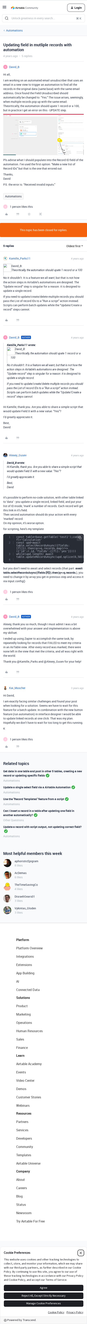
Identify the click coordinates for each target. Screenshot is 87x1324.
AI (17, 981)
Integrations (25, 956)
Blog (19, 1196)
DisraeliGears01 (25, 896)
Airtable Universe (28, 1163)
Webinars (23, 1105)
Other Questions (13, 820)
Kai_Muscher (17, 688)
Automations (14, 30)
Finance (22, 1047)
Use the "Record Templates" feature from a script (33, 799)
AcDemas (21, 873)
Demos (21, 1089)
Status (21, 1204)
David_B (14, 67)
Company (23, 1171)
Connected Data (28, 990)
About (20, 1179)
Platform (22, 940)
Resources (23, 1113)
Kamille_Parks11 (20, 258)
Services (22, 1130)
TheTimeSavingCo (26, 885)
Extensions (24, 965)
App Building (25, 973)
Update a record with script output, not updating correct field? (42, 827)
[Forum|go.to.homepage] (24, 7)
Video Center (25, 1080)
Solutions (23, 997)
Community (24, 1146)
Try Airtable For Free (30, 1221)
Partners (22, 1122)
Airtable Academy (29, 1064)
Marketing (23, 1014)
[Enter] (6, 18)
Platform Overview (29, 948)
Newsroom (24, 1213)
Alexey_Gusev (18, 455)
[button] (4, 8)
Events (21, 1072)
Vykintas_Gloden (25, 908)
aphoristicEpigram (26, 861)
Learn (20, 1055)
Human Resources (29, 1031)
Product (22, 1006)
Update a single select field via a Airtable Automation (37, 787)
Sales (20, 1039)
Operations (24, 1022)
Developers (24, 1138)
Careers (21, 1188)
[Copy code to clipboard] (80, 538)
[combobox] (43, 18)
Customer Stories (28, 1097)
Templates (23, 1155)
